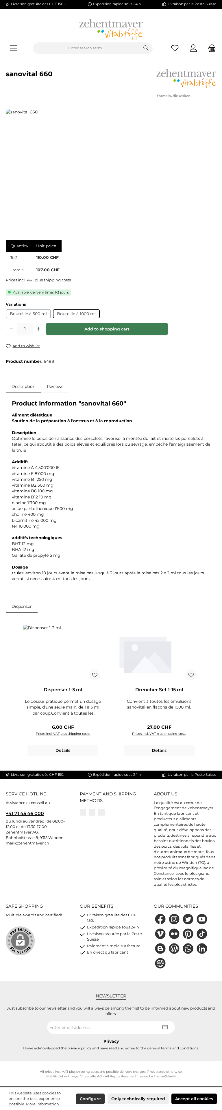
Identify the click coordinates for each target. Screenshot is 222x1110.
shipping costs (87, 1072)
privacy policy (79, 1048)
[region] (111, 171)
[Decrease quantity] (11, 329)
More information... (44, 1104)
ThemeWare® (165, 1076)
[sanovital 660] (111, 171)
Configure (90, 1098)
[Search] (146, 48)
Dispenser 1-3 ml (63, 689)
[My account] (193, 48)
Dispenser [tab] (22, 606)
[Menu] (13, 48)
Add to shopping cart (107, 329)
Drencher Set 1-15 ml (159, 689)
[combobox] (86, 48)
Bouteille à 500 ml (28, 313)
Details (63, 750)
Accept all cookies (194, 1098)
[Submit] (165, 1027)
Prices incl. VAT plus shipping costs (38, 280)
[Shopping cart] (210, 48)
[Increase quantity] (38, 329)
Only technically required (138, 1098)
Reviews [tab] (55, 386)
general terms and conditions (172, 1048)
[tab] (23, 386)
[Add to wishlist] (94, 675)
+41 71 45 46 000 (25, 813)
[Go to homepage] (111, 29)
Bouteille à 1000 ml (76, 313)
